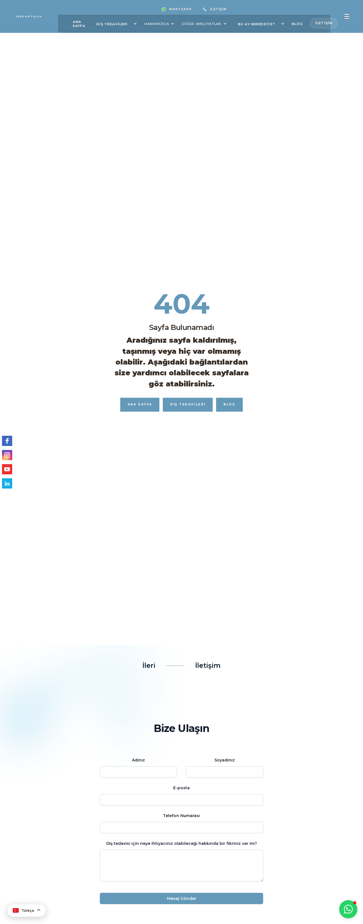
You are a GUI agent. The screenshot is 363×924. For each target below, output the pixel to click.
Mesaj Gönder (181, 898)
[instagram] (7, 455)
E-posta (181, 787)
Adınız (138, 760)
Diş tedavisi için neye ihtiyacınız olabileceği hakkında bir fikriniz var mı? (181, 843)
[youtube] (7, 469)
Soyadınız (224, 760)
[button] (115, 23)
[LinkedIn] (7, 483)
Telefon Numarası (181, 815)
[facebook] (7, 441)
